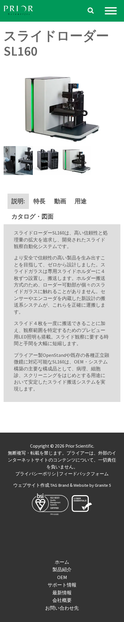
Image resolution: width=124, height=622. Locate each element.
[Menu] (110, 11)
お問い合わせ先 (62, 608)
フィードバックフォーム (84, 473)
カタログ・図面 (32, 216)
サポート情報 (62, 585)
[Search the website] (91, 11)
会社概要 (62, 600)
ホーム (62, 562)
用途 (81, 201)
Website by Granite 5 (92, 485)
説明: (18, 201)
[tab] (18, 201)
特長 (39, 201)
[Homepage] (19, 11)
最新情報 (62, 593)
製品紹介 (62, 569)
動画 (60, 201)
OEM (62, 577)
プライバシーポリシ (35, 473)
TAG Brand (59, 485)
